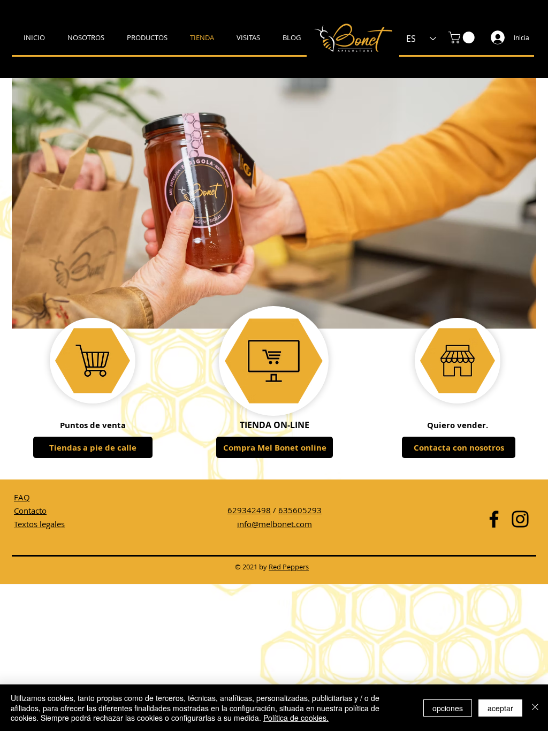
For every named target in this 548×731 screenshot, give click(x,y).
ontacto (33, 510)
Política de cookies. (296, 717)
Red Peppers (289, 567)
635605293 (300, 510)
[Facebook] (494, 519)
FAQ (22, 497)
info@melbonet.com (274, 524)
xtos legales (43, 524)
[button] (462, 37)
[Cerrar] (535, 707)
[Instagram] (520, 519)
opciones (447, 708)
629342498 (249, 510)
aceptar (500, 708)
